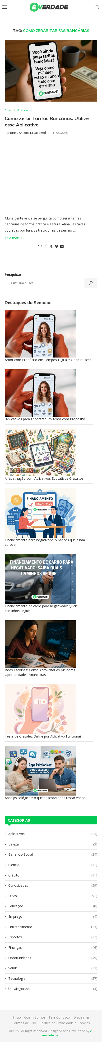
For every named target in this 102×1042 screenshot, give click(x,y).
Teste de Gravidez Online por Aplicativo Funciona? (43, 736)
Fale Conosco (59, 1017)
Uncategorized (52, 988)
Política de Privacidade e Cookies (64, 1023)
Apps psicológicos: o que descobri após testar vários (45, 798)
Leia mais (12, 238)
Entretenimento (52, 927)
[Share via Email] (62, 246)
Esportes (52, 937)
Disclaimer (81, 1017)
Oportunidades (52, 958)
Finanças (52, 947)
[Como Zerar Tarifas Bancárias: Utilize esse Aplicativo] (51, 71)
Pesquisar (13, 274)
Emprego (52, 916)
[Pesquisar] (90, 283)
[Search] (97, 7)
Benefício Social (52, 854)
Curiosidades (52, 885)
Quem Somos (35, 1017)
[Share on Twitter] (51, 246)
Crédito (52, 875)
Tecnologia (52, 978)
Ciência (52, 865)
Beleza (52, 844)
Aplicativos (52, 834)
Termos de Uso (24, 1023)
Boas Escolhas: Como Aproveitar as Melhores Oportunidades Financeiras (40, 672)
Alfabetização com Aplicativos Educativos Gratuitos (44, 478)
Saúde (52, 968)
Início (17, 1017)
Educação (52, 906)
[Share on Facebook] (46, 246)
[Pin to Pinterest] (56, 246)
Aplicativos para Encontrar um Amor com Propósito (45, 419)
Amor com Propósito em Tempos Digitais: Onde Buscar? (48, 360)
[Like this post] (40, 246)
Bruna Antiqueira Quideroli (28, 133)
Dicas (52, 896)
